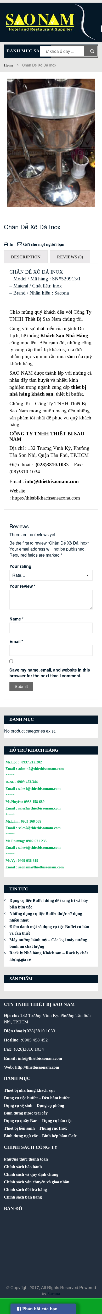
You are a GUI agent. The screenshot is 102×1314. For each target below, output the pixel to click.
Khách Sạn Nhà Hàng (64, 335)
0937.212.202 (31, 762)
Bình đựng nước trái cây (26, 1113)
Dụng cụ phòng (50, 1105)
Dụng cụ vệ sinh (18, 1105)
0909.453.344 (27, 782)
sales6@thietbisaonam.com (39, 847)
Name (16, 619)
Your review (22, 586)
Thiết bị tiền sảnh (19, 1128)
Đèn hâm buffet (56, 1098)
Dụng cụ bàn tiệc (57, 1120)
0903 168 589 (31, 821)
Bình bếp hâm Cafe (59, 1136)
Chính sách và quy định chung (31, 1174)
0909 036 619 (28, 860)
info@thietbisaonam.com (52, 481)
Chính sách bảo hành (23, 1167)
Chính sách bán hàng (23, 1197)
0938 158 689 (34, 802)
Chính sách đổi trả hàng (25, 1189)
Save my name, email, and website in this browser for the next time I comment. (49, 673)
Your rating (20, 566)
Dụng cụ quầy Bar (20, 1120)
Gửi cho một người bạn (43, 244)
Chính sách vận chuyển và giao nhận (36, 1182)
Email (16, 641)
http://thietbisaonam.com (37, 1067)
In (10, 244)
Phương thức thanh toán (26, 1159)
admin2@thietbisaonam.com (41, 769)
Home (8, 65)
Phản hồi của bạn (39, 1308)
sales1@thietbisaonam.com (39, 788)
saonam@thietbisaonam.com (41, 867)
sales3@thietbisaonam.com (39, 808)
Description (26, 257)
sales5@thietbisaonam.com (39, 828)
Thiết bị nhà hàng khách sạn (29, 1090)
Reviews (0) (70, 257)
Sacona (53, 1293)
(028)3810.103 (51, 464)
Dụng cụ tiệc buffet (21, 1098)
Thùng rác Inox (53, 1128)
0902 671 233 (36, 841)
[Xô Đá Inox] (51, 143)
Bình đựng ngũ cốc (21, 1136)
